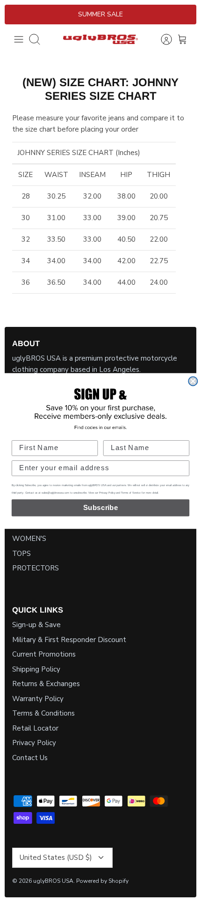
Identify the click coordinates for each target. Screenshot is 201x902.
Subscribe (100, 507)
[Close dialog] (192, 381)
